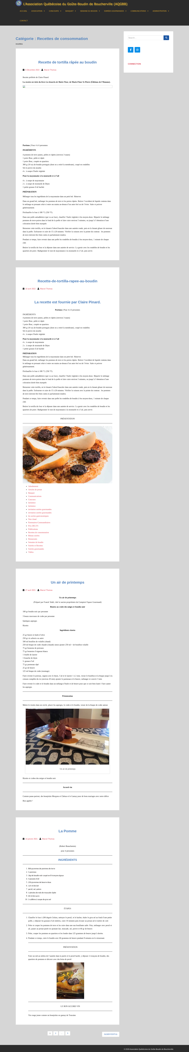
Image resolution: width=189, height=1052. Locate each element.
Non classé (32, 519)
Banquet (69, 11)
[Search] (166, 37)
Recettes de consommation (38, 532)
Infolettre (32, 503)
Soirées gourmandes (114, 11)
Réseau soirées (33, 536)
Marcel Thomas (50, 70)
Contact (24, 21)
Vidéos (30, 552)
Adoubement (33, 486)
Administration (160, 11)
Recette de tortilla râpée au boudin (67, 62)
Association (36, 11)
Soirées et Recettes (35, 546)
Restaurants (32, 539)
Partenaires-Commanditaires (39, 523)
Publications (33, 529)
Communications (138, 11)
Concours (54, 11)
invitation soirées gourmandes (39, 509)
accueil (23, 11)
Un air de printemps (67, 582)
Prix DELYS (33, 526)
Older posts (110, 1034)
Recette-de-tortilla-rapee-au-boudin (67, 281)
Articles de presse (35, 490)
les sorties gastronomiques (38, 516)
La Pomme (68, 831)
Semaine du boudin (88, 11)
